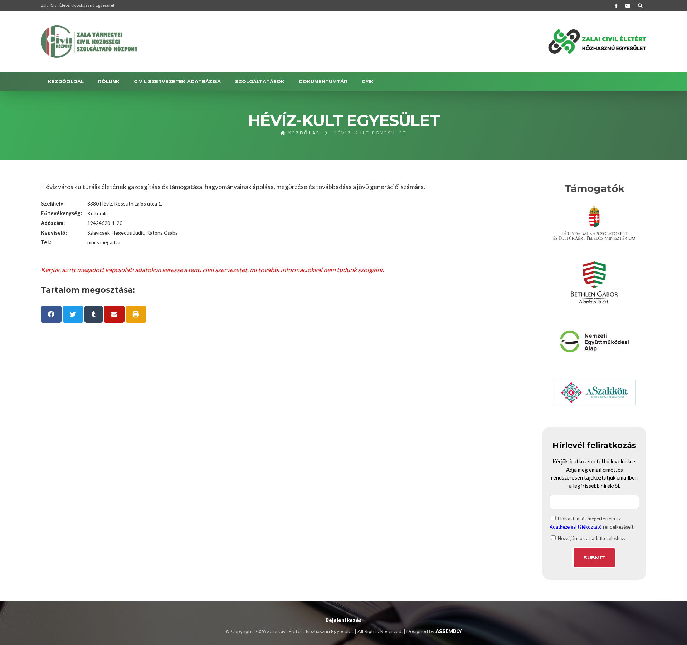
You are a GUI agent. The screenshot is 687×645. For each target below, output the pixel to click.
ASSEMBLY (448, 631)
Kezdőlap (303, 132)
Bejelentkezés (343, 620)
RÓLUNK (109, 81)
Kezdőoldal (66, 81)
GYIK (368, 81)
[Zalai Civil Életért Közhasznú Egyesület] (89, 41)
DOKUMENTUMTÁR (323, 81)
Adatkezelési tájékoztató (576, 527)
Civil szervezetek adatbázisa (177, 81)
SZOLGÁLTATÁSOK (259, 81)
